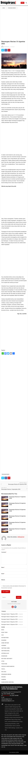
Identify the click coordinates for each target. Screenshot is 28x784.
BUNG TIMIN (4, 632)
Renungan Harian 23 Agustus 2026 (17, 523)
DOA (2, 635)
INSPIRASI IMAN (5, 648)
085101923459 (6, 695)
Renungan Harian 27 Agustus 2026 (17, 497)
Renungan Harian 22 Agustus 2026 (17, 529)
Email (3, 573)
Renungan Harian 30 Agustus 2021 (17, 484)
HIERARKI (3, 645)
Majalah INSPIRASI (15, 752)
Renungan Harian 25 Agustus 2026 (17, 510)
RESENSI (3, 677)
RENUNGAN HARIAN (6, 674)
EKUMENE (3, 640)
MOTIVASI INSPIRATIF (6, 658)
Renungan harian (5, 474)
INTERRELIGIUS (5, 653)
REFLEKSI (3, 671)
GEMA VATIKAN (5, 643)
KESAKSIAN (4, 656)
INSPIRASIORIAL (5, 650)
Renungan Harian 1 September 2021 (10, 489)
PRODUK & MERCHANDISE (7, 666)
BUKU (2, 629)
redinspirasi (6, 46)
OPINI (2, 661)
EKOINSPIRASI (5, 637)
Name (3, 567)
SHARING (3, 679)
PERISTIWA (4, 663)
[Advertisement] (14, 24)
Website (3, 579)
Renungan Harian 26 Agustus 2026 (17, 503)
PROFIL (3, 669)
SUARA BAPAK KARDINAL (7, 682)
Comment (4, 552)
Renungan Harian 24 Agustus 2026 (17, 516)
